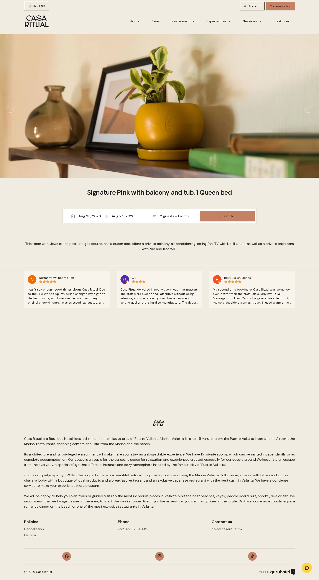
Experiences (216, 21)
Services (250, 21)
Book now (281, 21)
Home (134, 21)
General (30, 535)
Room (155, 21)
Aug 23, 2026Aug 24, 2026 (106, 216)
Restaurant (180, 21)
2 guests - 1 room (174, 216)
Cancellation (34, 529)
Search (227, 216)
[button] (159, 216)
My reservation (280, 6)
